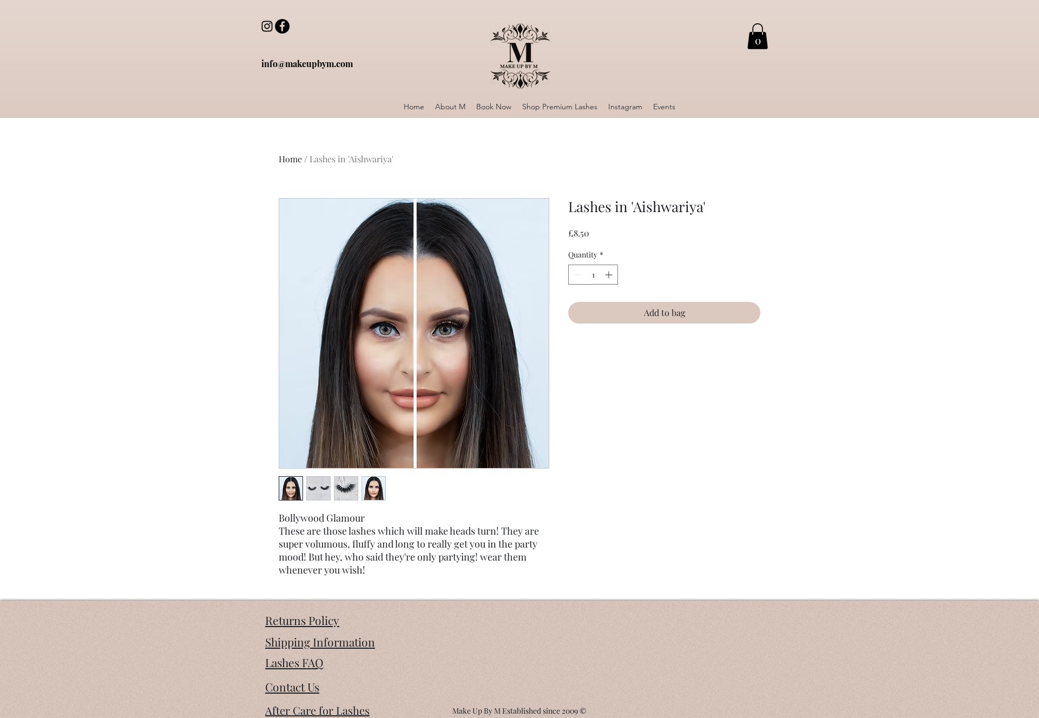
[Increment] (609, 274)
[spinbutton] (593, 274)
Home (290, 158)
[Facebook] (282, 26)
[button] (757, 36)
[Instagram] (267, 26)
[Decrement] (576, 274)
